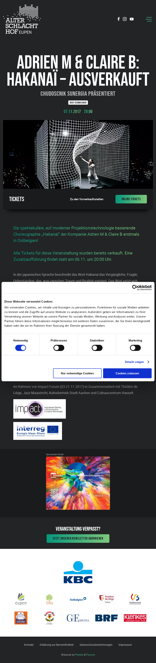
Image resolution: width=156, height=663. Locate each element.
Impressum (125, 644)
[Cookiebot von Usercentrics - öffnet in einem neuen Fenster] (135, 287)
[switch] (58, 348)
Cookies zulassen (127, 373)
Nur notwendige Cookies (77, 373)
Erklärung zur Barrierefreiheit (57, 644)
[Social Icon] (119, 19)
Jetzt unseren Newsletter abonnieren (78, 538)
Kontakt (29, 644)
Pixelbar (79, 654)
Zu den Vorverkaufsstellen (86, 199)
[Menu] (148, 19)
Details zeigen (134, 361)
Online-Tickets (131, 199)
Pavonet (90, 654)
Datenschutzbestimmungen (96, 644)
